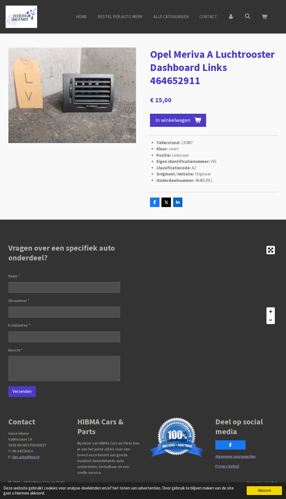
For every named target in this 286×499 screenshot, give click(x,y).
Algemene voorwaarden (235, 456)
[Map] (212, 285)
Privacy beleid (227, 466)
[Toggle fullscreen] (270, 250)
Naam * (14, 276)
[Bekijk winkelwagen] (264, 17)
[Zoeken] (247, 16)
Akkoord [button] (264, 490)
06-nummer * (19, 300)
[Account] (231, 17)
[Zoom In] (270, 311)
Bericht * (15, 350)
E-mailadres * (19, 325)
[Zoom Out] (270, 320)
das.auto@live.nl (25, 456)
